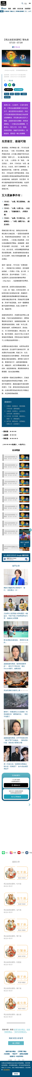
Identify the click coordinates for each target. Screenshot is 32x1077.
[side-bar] (30, 3)
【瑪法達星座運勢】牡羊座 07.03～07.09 (10, 457)
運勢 (12, 94)
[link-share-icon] (13, 84)
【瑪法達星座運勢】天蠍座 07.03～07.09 (10, 515)
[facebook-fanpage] (15, 1060)
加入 (7, 853)
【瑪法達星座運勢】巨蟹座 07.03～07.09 (10, 482)
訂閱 (22, 853)
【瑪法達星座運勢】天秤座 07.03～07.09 (10, 507)
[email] (23, 1060)
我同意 (16, 1074)
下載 (30, 853)
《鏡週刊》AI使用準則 (16, 1056)
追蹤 (14, 853)
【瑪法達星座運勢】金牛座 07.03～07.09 (10, 466)
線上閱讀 (16, 1043)
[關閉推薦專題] (30, 529)
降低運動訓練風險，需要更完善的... (16, 641)
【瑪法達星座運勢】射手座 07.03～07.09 (10, 524)
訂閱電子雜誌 (22, 1051)
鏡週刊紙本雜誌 (19, 1029)
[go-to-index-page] (13, 47)
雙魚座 (17, 94)
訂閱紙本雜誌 (3, 3)
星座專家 (7, 97)
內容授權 (7, 1054)
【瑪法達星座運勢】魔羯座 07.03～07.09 (10, 532)
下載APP (14, 1054)
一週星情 (23, 94)
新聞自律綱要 (24, 1054)
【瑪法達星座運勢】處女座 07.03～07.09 (10, 499)
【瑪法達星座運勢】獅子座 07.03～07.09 (10, 490)
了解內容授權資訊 (20, 1032)
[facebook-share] (5, 84)
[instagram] (19, 1060)
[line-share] (9, 84)
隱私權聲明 (6, 1069)
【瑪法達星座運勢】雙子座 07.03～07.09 (10, 474)
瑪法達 (11, 80)
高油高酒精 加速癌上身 (12, 690)
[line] (10, 1060)
